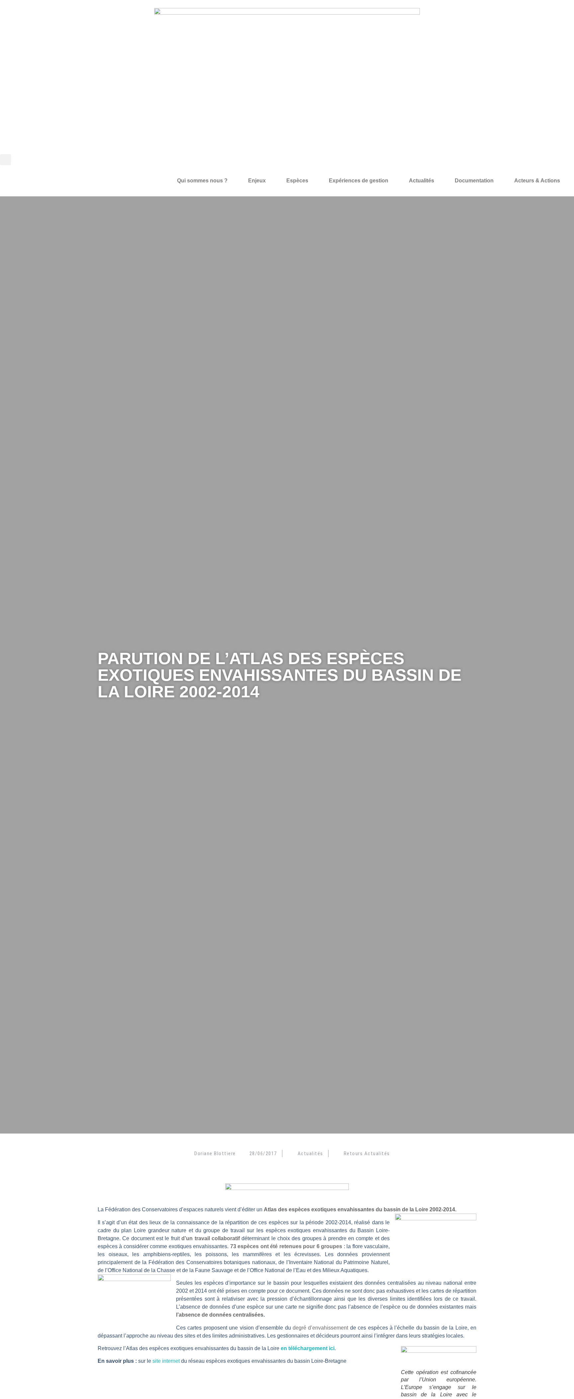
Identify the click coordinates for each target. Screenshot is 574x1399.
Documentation (474, 180)
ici (331, 1348)
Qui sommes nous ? (202, 180)
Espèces (297, 180)
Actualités (421, 180)
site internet (166, 1361)
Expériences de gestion (358, 180)
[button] (5, 159)
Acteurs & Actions (537, 180)
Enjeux (257, 180)
